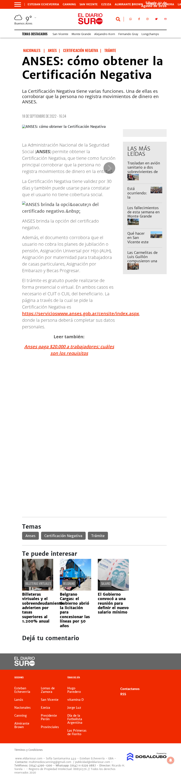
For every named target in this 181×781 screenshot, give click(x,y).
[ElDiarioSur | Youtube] (159, 661)
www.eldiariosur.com (28, 758)
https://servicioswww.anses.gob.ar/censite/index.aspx (80, 313)
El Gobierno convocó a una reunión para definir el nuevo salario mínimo (113, 603)
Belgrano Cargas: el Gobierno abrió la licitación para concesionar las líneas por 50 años (75, 610)
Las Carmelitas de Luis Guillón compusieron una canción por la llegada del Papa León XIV (142, 263)
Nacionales (22, 708)
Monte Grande (81, 34)
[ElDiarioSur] (24, 664)
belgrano (69, 583)
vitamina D (75, 700)
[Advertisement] (94, 391)
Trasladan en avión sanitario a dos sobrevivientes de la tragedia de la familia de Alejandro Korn (143, 173)
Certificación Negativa (63, 536)
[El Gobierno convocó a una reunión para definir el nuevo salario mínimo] (113, 589)
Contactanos (130, 689)
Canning (69, 4)
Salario (105, 583)
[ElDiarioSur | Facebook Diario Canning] (139, 20)
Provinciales (50, 727)
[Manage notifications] (170, 760)
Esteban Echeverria (43, 4)
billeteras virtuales (38, 583)
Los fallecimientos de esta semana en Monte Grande (143, 212)
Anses (30, 536)
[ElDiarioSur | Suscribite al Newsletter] (165, 20)
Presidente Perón (49, 717)
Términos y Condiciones (28, 749)
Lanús (18, 700)
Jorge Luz (74, 708)
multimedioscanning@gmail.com (50, 762)
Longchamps (150, 34)
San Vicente (88, 4)
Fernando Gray (128, 34)
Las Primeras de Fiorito (77, 732)
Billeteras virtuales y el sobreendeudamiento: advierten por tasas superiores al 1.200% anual (43, 608)
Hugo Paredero (74, 690)
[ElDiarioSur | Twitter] (156, 20)
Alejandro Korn (104, 34)
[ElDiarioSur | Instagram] (147, 20)
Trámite (98, 536)
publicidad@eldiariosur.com (92, 762)
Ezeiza (106, 4)
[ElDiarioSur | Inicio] (161, 678)
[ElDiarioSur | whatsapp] (130, 20)
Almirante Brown (129, 4)
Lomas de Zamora (48, 690)
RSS (123, 694)
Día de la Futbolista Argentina (74, 719)
